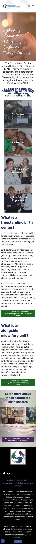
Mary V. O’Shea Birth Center (12, 427)
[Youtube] (8, 473)
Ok (18, 541)
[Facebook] (4, 473)
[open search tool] (29, 6)
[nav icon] (33, 6)
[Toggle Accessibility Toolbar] (2, 541)
